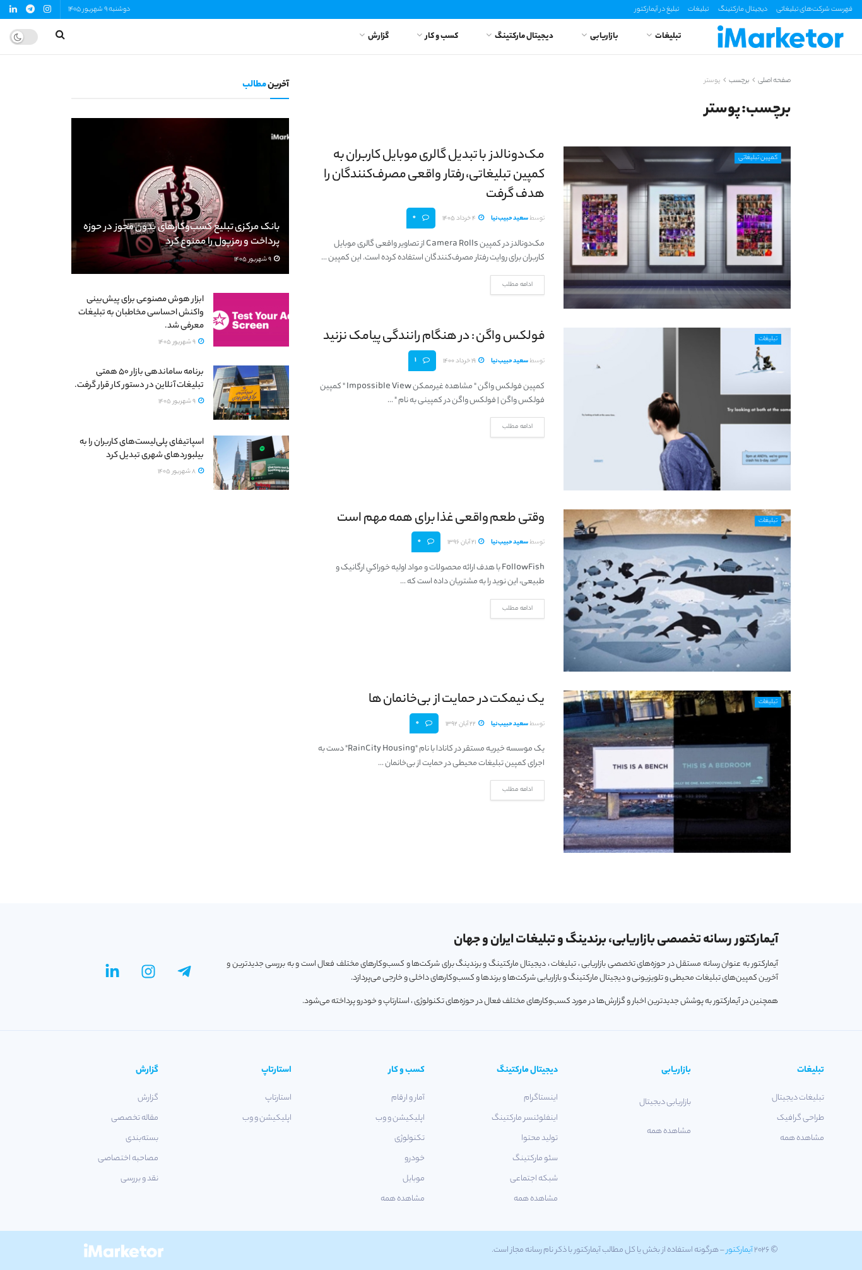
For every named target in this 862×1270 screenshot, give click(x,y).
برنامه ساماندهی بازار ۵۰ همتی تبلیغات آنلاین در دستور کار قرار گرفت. (139, 379)
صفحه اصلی (774, 80)
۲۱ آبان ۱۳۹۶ (462, 542)
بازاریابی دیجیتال (665, 1102)
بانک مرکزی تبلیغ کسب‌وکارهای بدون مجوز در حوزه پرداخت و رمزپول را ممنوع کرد (181, 235)
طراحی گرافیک (800, 1118)
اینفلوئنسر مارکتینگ (525, 1118)
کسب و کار (441, 36)
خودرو (414, 1158)
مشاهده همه (802, 1138)
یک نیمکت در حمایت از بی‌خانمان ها (457, 699)
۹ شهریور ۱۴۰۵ (253, 259)
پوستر (712, 80)
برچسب (739, 80)
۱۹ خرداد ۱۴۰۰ (460, 361)
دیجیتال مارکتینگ (742, 9)
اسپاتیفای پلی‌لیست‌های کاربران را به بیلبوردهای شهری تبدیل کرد (142, 449)
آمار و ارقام (408, 1098)
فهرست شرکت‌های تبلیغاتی (814, 9)
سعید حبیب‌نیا (509, 218)
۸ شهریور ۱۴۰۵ (177, 471)
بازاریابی (604, 36)
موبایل (414, 1178)
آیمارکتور (739, 1250)
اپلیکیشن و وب (400, 1118)
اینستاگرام (541, 1098)
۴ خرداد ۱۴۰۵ (459, 218)
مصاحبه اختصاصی (128, 1158)
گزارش (378, 36)
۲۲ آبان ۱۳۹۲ (461, 724)
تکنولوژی (409, 1138)
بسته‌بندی (142, 1138)
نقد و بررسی (139, 1178)
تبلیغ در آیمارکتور (657, 9)
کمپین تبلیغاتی (757, 158)
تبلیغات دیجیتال (798, 1098)
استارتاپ (278, 1098)
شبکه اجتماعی (534, 1178)
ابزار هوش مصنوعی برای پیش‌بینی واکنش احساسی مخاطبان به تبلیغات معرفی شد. (141, 312)
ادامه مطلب (517, 285)
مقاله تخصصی (134, 1118)
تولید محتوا (539, 1138)
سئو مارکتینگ (535, 1158)
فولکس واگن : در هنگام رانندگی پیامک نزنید (434, 336)
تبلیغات (698, 9)
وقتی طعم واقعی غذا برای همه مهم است (441, 518)
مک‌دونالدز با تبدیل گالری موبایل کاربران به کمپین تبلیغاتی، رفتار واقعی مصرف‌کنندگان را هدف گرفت (434, 175)
